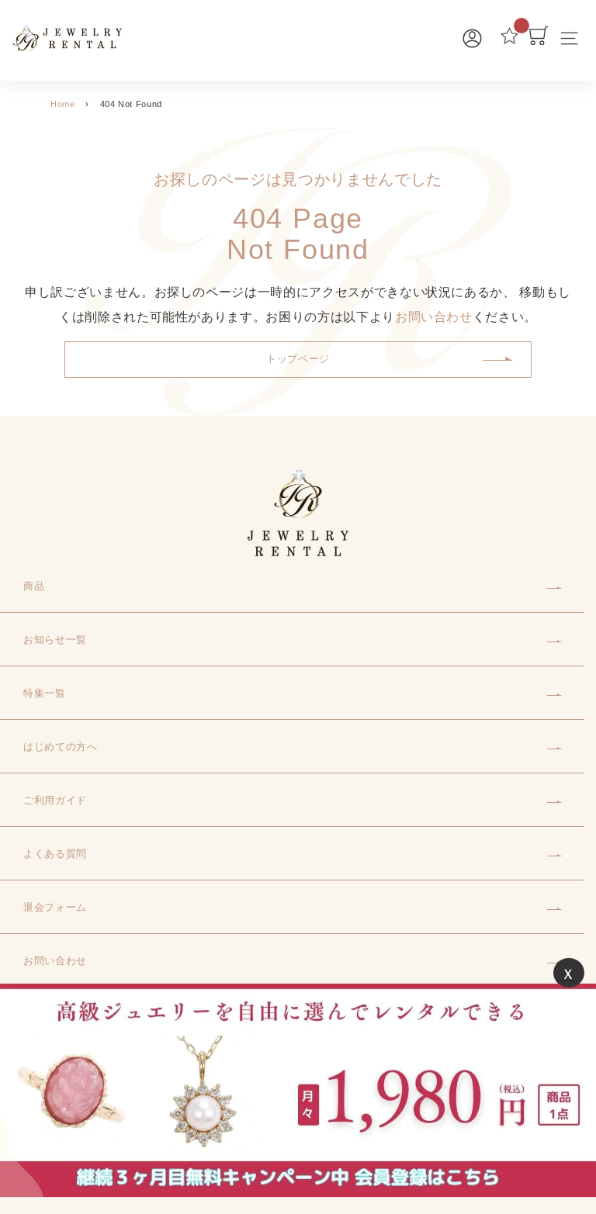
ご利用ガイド (55, 800)
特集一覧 (44, 693)
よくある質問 (55, 853)
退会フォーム (55, 907)
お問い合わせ (434, 316)
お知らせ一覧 (55, 639)
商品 (33, 586)
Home (62, 104)
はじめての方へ (60, 746)
